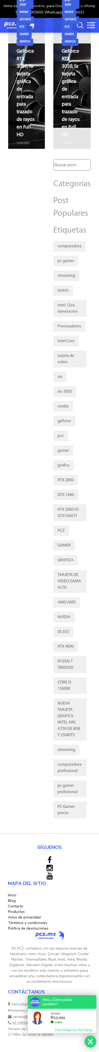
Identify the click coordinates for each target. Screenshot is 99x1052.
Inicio (12, 895)
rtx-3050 (65, 392)
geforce (25, 19)
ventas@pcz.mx (25, 1016)
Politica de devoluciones (28, 928)
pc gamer (66, 261)
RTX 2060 (66, 480)
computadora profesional (70, 768)
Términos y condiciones (27, 922)
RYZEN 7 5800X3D (65, 664)
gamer (24, 34)
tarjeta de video (66, 359)
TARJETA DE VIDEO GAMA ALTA (69, 581)
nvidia (24, 12)
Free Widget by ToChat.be (73, 1030)
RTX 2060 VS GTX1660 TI (68, 513)
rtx (60, 377)
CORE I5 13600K (64, 685)
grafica (25, 41)
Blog (12, 900)
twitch (63, 290)
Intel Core (66, 341)
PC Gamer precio (66, 810)
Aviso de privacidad (24, 917)
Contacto (15, 906)
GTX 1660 (66, 495)
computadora (70, 246)
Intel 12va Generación (68, 308)
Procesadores (69, 326)
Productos (16, 911)
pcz (22, 27)
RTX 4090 (66, 647)
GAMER (64, 545)
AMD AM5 (67, 602)
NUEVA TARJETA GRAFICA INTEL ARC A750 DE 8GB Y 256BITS (69, 719)
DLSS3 (63, 632)
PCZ (61, 531)
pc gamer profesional (68, 789)
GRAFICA (65, 560)
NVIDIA (64, 617)
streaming (66, 276)
